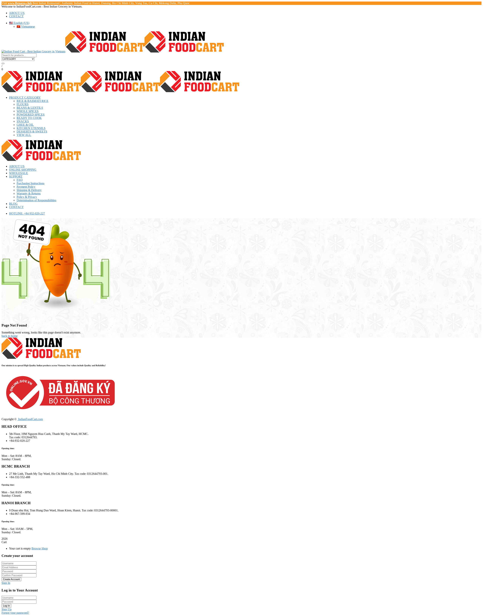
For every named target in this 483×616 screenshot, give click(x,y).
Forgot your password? (15, 612)
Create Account (11, 579)
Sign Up (7, 609)
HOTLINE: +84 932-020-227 (27, 213)
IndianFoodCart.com (30, 419)
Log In (6, 605)
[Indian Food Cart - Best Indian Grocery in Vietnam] (33, 51)
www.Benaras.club (20, 3)
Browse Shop (40, 548)
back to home (10, 335)
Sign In (6, 582)
